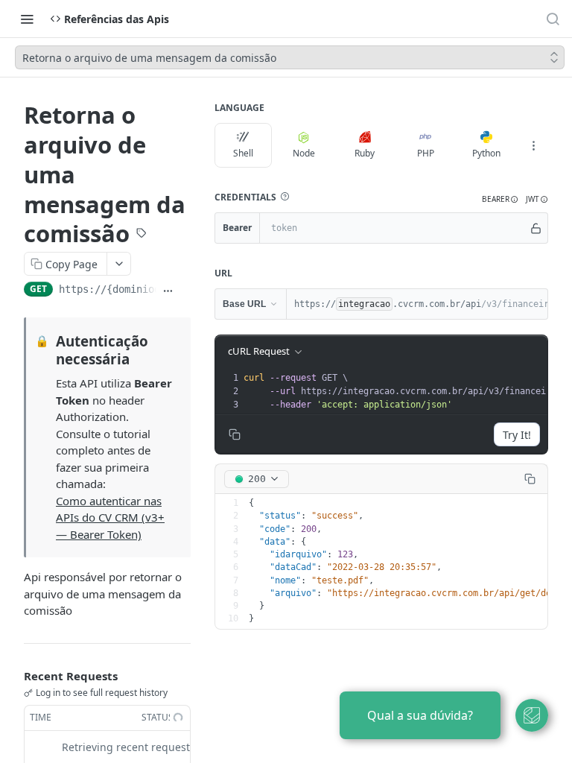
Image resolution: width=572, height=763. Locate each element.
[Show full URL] (168, 291)
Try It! (517, 435)
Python (486, 153)
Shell (243, 153)
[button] (284, 196)
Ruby (365, 153)
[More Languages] (533, 145)
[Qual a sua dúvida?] (531, 715)
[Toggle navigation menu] (27, 19)
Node (304, 153)
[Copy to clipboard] (185, 291)
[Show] (536, 228)
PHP (425, 153)
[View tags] (141, 235)
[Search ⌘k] (553, 19)
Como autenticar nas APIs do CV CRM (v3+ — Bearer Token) (110, 517)
